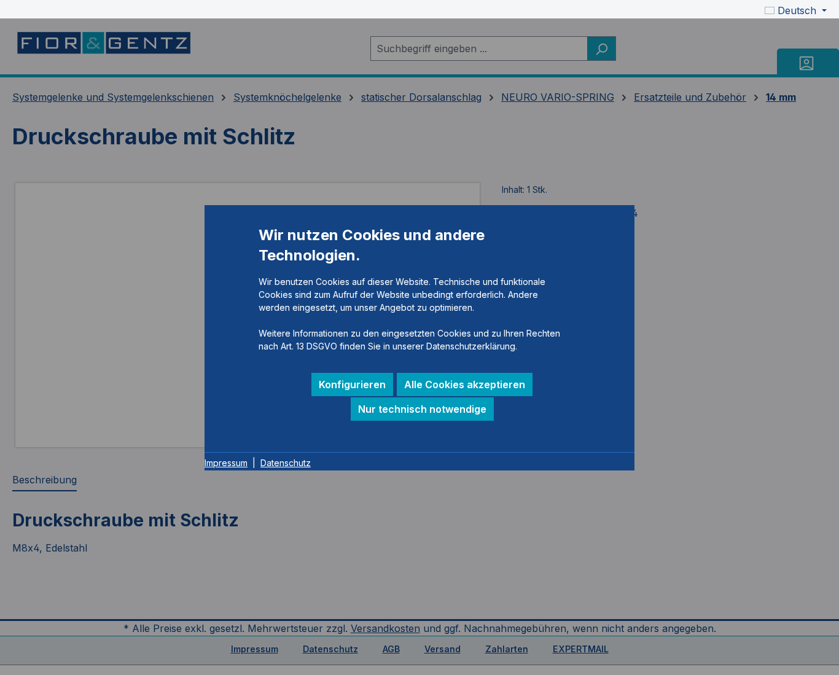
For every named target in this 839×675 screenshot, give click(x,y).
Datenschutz (285, 463)
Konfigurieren (352, 384)
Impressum (226, 463)
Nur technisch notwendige (422, 409)
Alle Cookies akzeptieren (464, 384)
